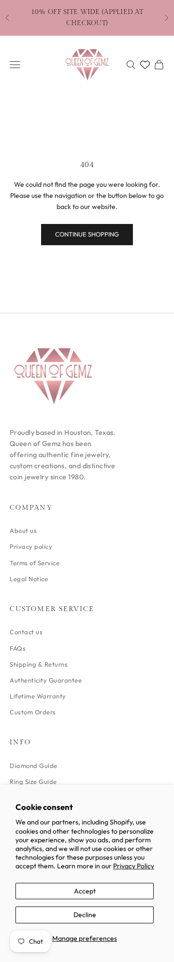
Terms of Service (34, 563)
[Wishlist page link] (145, 64)
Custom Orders (33, 712)
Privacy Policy (133, 866)
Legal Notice (29, 579)
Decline (84, 914)
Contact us (26, 632)
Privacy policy (31, 546)
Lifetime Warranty (38, 696)
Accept (85, 891)
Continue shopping (87, 234)
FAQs (18, 648)
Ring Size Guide (33, 781)
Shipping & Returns (39, 664)
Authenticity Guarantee (46, 680)
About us (23, 530)
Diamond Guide (34, 765)
